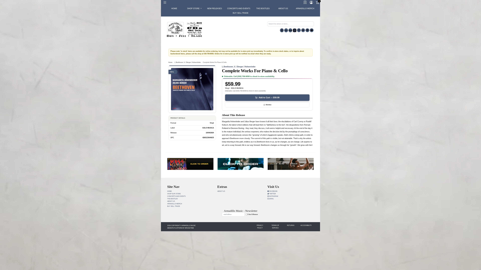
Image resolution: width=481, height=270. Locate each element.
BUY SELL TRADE (240, 13)
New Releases (214, 8)
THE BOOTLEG (263, 8)
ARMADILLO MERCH (305, 8)
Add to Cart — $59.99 (269, 97)
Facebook (273, 191)
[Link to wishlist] (305, 3)
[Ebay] (286, 30)
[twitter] (303, 30)
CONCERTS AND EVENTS (238, 8)
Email (271, 199)
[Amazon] (282, 30)
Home (170, 62)
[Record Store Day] (294, 30)
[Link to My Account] (311, 3)
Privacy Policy (260, 226)
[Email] (312, 30)
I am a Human (253, 214)
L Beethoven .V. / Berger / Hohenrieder (188, 62)
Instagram (273, 196)
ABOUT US (283, 8)
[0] (317, 3)
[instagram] (307, 30)
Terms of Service (275, 226)
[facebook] (299, 30)
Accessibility (306, 225)
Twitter (272, 194)
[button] (194, 8)
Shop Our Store (174, 194)
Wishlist (268, 105)
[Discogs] (290, 30)
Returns (290, 225)
